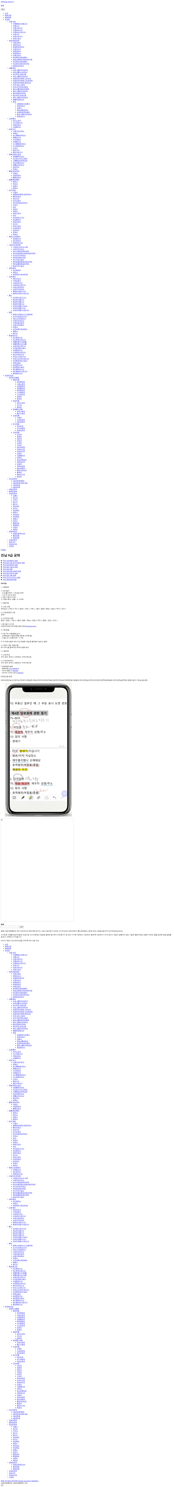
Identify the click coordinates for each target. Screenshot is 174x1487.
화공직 (19, 407)
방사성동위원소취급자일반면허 (24, 253)
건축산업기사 (18, 28)
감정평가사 (17, 238)
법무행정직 (21, 390)
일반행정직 (21, 382)
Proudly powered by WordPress (28, 1481)
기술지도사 (17, 49)
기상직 (19, 445)
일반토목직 (21, 422)
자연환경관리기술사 (20, 361)
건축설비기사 (18, 30)
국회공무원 (13, 489)
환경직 (19, 476)
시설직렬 (16, 415)
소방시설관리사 (18, 287)
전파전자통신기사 (19, 308)
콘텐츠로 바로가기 (7, 2)
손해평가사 (17, 142)
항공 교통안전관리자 (24, 114)
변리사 (15, 184)
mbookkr (15, 670)
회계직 (19, 399)
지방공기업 (13, 544)
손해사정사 (17, 55)
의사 (14, 215)
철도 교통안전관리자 (20, 91)
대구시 (15, 508)
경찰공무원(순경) (19, 533)
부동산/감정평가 (15, 236)
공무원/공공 (9, 375)
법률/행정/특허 (14, 179)
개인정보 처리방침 (11, 1481)
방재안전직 (21, 451)
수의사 (15, 148)
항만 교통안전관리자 (20, 97)
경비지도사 (17, 278)
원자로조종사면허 (19, 257)
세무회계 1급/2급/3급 (20, 274)
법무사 (15, 182)
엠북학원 (8, 17)
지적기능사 (17, 38)
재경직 (19, 396)
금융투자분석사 (18, 47)
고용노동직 (21, 384)
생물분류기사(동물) (20, 342)
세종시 (15, 519)
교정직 (19, 443)
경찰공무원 (13, 531)
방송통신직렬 (18, 409)
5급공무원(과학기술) (20, 483)
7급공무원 (16, 485)
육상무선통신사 (18, 300)
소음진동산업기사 (19, 346)
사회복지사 (17, 127)
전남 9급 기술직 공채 (10, 567)
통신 (10, 295)
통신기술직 (21, 413)
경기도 (15, 498)
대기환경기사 (18, 337)
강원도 (15, 527)
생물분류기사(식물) (20, 344)
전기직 (19, 405)
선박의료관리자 (18, 323)
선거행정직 (21, 392)
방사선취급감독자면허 (21, 251)
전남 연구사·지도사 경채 (11, 577)
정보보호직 (21, 430)
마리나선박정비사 (19, 318)
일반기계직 (21, 403)
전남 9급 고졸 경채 (9, 575)
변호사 (15, 186)
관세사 (15, 173)
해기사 (15, 333)
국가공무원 (13, 479)
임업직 (19, 464)
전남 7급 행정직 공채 (10, 561)
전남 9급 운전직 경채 (10, 573)
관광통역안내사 (18, 156)
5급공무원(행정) (18, 481)
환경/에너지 (13, 335)
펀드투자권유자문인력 (21, 64)
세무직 (19, 458)
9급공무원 (16, 487)
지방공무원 (13, 493)
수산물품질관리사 (19, 144)
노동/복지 (12, 118)
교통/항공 (12, 68)
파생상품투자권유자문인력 (22, 59)
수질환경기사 (18, 350)
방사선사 (16, 198)
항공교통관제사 (22, 110)
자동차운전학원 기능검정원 (23, 80)
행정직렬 (16, 380)
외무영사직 (21, 462)
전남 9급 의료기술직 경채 (12, 571)
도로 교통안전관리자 (20, 70)
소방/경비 (12, 276)
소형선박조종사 (18, 325)
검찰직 (19, 436)
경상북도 (16, 510)
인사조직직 (21, 394)
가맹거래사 (17, 43)
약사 (14, 207)
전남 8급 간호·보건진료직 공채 (14, 563)
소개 (6, 13)
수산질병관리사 (18, 146)
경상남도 (16, 506)
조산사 (15, 224)
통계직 (19, 472)
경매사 (15, 133)
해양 (10, 312)
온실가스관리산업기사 (21, 359)
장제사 (15, 169)
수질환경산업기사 (19, 352)
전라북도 (16, 517)
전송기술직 (21, 411)
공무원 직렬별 (14, 377)
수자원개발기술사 (19, 348)
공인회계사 (17, 270)
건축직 (19, 417)
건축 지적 (12, 21)
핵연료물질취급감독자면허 (22, 262)
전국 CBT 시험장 (19, 85)
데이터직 (20, 426)
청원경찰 (16, 538)
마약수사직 (21, 449)
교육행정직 (21, 386)
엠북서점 (8, 15)
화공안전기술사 (18, 266)
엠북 (2, 5)
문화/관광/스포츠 (15, 154)
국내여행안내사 (18, 163)
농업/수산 (12, 129)
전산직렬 (16, 424)
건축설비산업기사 (19, 32)
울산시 (15, 504)
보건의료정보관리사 (20, 203)
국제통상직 (21, 388)
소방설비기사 (18, 283)
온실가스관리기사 (19, 356)
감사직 (19, 434)
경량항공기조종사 (23, 104)
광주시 (15, 512)
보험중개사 (17, 53)
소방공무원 (13, 540)
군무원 (11, 546)
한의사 (15, 234)
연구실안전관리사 (19, 255)
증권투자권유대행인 (20, 57)
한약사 (15, 232)
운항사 (15, 327)
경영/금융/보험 (14, 40)
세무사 (15, 272)
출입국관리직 (22, 470)
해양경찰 (16, 535)
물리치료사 (17, 196)
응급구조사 (17, 213)
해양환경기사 (18, 373)
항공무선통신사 (18, 304)
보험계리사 (17, 51)
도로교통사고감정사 (20, 72)
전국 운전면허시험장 (20, 87)
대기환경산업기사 (19, 340)
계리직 (19, 439)
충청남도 (16, 523)
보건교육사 (17, 201)
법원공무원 (13, 491)
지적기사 (16, 34)
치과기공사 (17, 226)
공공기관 (12, 542)
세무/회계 (12, 268)
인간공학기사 (18, 123)
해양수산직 (21, 474)
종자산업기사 (18, 152)
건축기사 (16, 26)
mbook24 (20, 673)
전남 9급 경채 (7, 569)
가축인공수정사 (18, 131)
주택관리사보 (18, 243)
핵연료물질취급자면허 (21, 264)
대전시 (15, 521)
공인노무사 (17, 120)
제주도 (15, 529)
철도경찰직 (21, 468)
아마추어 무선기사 (19, 297)
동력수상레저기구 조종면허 (23, 314)
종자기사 (16, 150)
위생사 (15, 211)
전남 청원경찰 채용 (10, 579)
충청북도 (16, 525)
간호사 (15, 192)
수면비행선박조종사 (20, 329)
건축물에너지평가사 (20, 24)
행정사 (15, 188)
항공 (14, 102)
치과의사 (16, 230)
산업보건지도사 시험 (20, 247)
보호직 (19, 453)
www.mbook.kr (14, 668)
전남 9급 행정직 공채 (10, 565)
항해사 (15, 331)
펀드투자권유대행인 (20, 61)
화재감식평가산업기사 (21, 293)
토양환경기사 (18, 365)
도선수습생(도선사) (20, 316)
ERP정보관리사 (18, 66)
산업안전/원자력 (15, 245)
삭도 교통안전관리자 (20, 76)
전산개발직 (21, 428)
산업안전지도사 (18, 249)
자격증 (7, 19)
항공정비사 (21, 116)
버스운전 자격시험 (19, 74)
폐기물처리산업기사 (20, 371)
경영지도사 (17, 45)
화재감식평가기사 (19, 291)
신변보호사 (17, 281)
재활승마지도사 (18, 165)
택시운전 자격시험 (19, 95)
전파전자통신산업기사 (21, 310)
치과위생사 (17, 228)
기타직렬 (16, 432)
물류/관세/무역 (14, 171)
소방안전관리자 (18, 289)
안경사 (15, 205)
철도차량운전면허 (19, 93)
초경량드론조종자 (23, 112)
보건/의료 (12, 190)
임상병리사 (17, 219)
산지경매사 (17, 139)
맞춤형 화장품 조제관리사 (22, 194)
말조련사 (16, 167)
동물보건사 (17, 137)
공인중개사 (17, 241)
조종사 (19, 108)
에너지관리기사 (18, 354)
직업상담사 (17, 125)
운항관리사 (21, 106)
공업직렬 (16, 401)
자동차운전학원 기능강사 (22, 78)
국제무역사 (17, 175)
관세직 (19, 441)
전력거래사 (17, 363)
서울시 (15, 495)
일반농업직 (21, 447)
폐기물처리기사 (18, 369)
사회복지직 (21, 455)
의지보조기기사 (18, 217)
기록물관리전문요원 (20, 160)
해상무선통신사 (18, 302)
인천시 (15, 500)
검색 (2, 924)
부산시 (15, 502)
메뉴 (3, 9)
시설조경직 (21, 420)
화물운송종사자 (18, 99)
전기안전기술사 (18, 260)
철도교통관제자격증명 (21, 89)
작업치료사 (17, 222)
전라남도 (16, 514)
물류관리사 (17, 177)
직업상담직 (21, 466)
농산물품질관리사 (19, 135)
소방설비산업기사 (19, 285)
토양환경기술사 (18, 367)
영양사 (15, 209)
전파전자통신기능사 (20, 306)
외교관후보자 (22, 460)
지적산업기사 (18, 36)
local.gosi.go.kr (31, 626)
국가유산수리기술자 (20, 158)
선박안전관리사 (18, 321)
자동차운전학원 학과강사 (22, 83)
